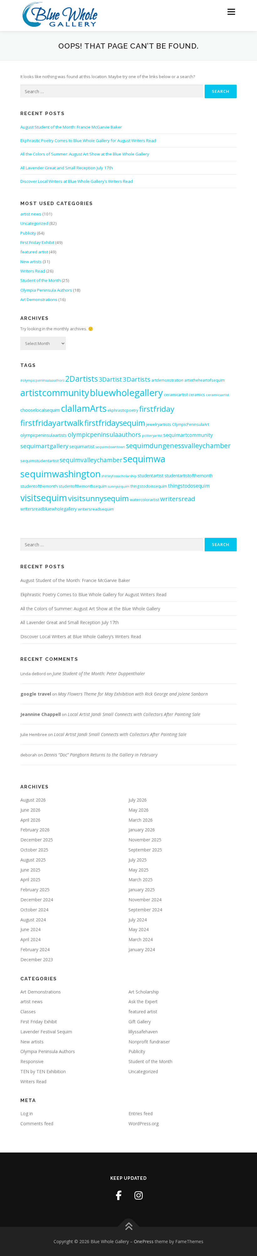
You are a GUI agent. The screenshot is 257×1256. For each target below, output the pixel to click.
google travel (35, 694)
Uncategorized (34, 223)
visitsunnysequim (98, 498)
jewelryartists (158, 424)
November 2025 (144, 840)
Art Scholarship (143, 992)
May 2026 (138, 810)
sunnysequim (118, 486)
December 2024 (36, 900)
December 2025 (36, 840)
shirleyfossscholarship (119, 476)
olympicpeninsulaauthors (104, 434)
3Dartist (110, 379)
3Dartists (136, 379)
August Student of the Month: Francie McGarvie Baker (71, 127)
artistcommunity (54, 392)
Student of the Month (40, 280)
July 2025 (137, 860)
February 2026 (35, 830)
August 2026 (33, 800)
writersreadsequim (96, 509)
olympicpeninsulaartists (43, 435)
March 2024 (140, 939)
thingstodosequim (189, 486)
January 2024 (141, 949)
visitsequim (43, 498)
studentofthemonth (39, 486)
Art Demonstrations (38, 299)
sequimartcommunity (188, 435)
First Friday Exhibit (37, 242)
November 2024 (144, 900)
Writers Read (32, 271)
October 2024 (34, 910)
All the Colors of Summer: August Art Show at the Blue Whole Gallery (84, 154)
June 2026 (30, 810)
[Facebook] (119, 1195)
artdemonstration (167, 380)
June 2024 (30, 929)
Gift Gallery (139, 1022)
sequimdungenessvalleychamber (178, 445)
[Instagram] (138, 1195)
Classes (28, 1012)
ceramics (197, 394)
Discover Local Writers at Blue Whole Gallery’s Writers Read (76, 181)
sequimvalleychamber (91, 460)
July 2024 (137, 920)
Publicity (28, 233)
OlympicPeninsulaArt (190, 424)
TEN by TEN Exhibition (43, 1071)
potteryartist (152, 435)
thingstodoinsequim (148, 486)
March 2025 (140, 879)
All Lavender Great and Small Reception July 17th (66, 168)
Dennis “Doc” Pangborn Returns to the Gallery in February (100, 755)
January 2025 (141, 890)
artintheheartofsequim (204, 380)
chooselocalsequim (40, 410)
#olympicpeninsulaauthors (42, 380)
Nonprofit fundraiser (149, 1042)
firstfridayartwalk (51, 422)
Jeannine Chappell (40, 714)
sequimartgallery (44, 446)
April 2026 (30, 820)
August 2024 (33, 920)
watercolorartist (144, 499)
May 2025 (138, 870)
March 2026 (140, 820)
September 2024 (145, 910)
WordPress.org (143, 1123)
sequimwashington (60, 474)
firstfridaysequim (114, 423)
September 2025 (145, 850)
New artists (31, 261)
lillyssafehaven (143, 1032)
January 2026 (141, 830)
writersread (177, 498)
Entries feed (140, 1113)
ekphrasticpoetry (123, 410)
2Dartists (81, 379)
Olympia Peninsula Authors (46, 290)
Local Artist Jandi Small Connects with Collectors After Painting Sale (134, 714)
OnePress (144, 1241)
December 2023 (36, 959)
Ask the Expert (143, 1001)
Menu (231, 11)
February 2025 (35, 890)
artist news (30, 214)
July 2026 (137, 800)
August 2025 (33, 860)
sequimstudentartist (39, 461)
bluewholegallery (126, 392)
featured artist (34, 252)
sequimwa (144, 459)
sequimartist (82, 446)
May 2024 (138, 929)
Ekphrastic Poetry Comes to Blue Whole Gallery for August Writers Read (88, 140)
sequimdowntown (110, 447)
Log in (26, 1113)
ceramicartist (176, 394)
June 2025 (30, 870)
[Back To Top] (129, 1227)
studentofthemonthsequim (83, 486)
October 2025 (34, 850)
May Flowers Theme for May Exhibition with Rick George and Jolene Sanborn (133, 694)
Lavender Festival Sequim (46, 1032)
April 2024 (30, 939)
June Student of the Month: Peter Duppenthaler (99, 673)
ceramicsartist (217, 395)
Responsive (32, 1061)
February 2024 (35, 949)
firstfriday (156, 409)
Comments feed (36, 1123)
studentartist (151, 476)
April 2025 (30, 879)
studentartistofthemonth (189, 476)
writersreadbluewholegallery (48, 509)
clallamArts (84, 408)
